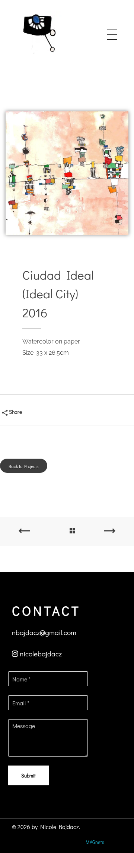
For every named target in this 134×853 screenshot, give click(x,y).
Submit (28, 775)
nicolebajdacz (41, 653)
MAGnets (95, 842)
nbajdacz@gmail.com (44, 632)
